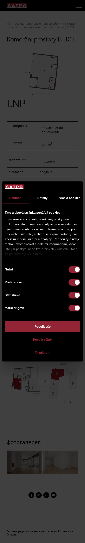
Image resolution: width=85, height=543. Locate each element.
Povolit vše (43, 326)
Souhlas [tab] (15, 198)
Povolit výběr (42, 339)
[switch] (74, 282)
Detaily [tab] (42, 198)
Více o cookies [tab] (69, 198)
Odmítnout (42, 352)
